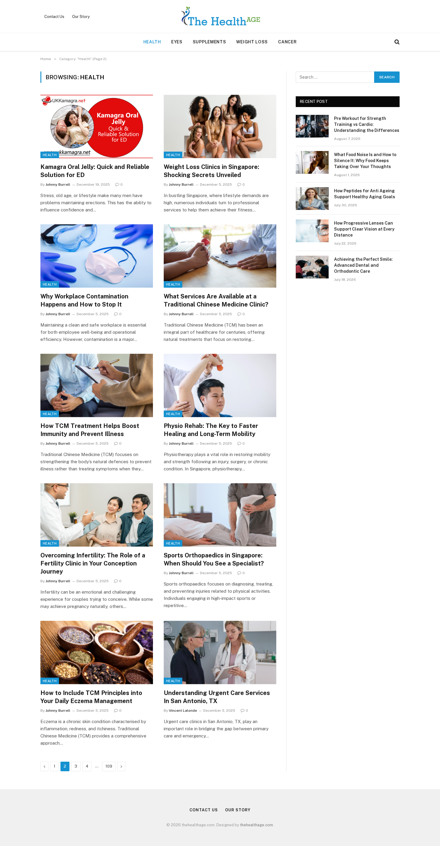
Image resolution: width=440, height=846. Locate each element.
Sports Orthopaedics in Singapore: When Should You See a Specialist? (214, 559)
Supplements (209, 41)
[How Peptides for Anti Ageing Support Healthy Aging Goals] (312, 198)
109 (108, 766)
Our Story (81, 16)
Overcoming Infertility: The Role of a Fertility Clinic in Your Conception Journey (92, 563)
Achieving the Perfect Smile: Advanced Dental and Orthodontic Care (363, 265)
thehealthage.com (256, 825)
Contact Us (54, 16)
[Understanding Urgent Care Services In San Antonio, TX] (220, 652)
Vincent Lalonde (183, 710)
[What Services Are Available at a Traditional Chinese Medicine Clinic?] (220, 256)
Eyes (177, 41)
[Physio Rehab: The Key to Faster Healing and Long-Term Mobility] (220, 385)
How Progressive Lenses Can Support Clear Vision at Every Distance (364, 229)
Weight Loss (252, 41)
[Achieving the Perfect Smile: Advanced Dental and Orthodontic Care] (312, 267)
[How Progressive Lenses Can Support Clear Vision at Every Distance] (312, 230)
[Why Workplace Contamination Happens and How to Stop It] (96, 256)
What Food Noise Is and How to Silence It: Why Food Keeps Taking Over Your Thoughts (365, 160)
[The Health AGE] (220, 16)
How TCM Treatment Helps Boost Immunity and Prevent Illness (89, 430)
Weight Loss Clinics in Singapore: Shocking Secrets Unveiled (211, 171)
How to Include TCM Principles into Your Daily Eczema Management (91, 697)
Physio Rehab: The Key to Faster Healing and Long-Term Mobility (211, 430)
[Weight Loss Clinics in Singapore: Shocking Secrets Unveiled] (220, 126)
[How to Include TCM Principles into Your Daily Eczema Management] (96, 652)
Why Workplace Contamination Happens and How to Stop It (84, 300)
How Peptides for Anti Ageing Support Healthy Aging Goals (364, 193)
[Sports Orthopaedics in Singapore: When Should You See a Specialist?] (220, 515)
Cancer (287, 41)
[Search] (396, 42)
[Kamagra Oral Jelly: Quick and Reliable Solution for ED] (96, 126)
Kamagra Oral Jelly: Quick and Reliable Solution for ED (94, 171)
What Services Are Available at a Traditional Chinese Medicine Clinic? (216, 300)
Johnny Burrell (57, 184)
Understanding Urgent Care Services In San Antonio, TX (217, 697)
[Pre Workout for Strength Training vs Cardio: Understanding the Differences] (312, 126)
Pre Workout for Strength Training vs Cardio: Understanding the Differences (366, 124)
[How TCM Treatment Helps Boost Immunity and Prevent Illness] (96, 385)
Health (152, 41)
